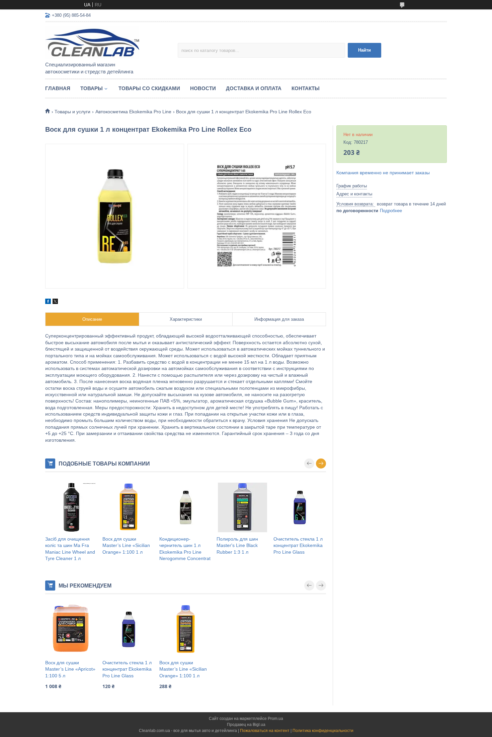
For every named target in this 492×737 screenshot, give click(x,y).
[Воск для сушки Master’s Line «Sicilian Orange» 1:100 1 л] (128, 507)
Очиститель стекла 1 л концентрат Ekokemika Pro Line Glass (298, 545)
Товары (91, 88)
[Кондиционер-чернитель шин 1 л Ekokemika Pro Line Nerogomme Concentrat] (185, 507)
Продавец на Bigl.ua (246, 724)
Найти (364, 50)
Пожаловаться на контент (265, 730)
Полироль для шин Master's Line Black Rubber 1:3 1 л (237, 545)
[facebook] (48, 302)
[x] (55, 302)
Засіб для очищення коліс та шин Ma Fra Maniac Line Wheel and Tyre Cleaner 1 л (70, 548)
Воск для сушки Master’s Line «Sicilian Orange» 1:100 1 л (126, 545)
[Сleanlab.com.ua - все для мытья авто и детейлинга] (103, 42)
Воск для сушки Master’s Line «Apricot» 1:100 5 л (70, 669)
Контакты (306, 88)
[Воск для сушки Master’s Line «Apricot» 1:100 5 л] (71, 629)
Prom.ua (275, 718)
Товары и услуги (72, 111)
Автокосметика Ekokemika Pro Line (133, 111)
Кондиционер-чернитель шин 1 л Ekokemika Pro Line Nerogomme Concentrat (185, 548)
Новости (203, 88)
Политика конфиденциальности (323, 730)
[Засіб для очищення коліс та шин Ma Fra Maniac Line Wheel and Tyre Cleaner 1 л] (71, 507)
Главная (57, 88)
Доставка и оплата (253, 88)
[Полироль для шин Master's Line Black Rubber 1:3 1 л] (243, 507)
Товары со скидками (149, 88)
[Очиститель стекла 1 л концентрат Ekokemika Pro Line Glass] (299, 507)
